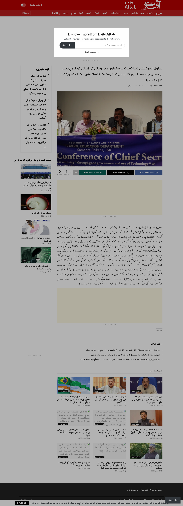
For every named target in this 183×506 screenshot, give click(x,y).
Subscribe (67, 45)
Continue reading (91, 52)
